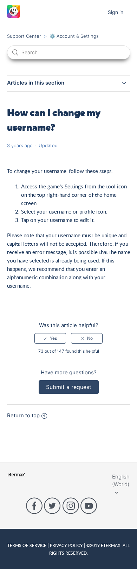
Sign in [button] (115, 12)
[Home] (13, 16)
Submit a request (68, 386)
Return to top (23, 415)
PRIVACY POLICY (66, 545)
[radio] (50, 338)
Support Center (24, 36)
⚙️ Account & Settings (74, 36)
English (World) (121, 480)
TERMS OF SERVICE (27, 545)
